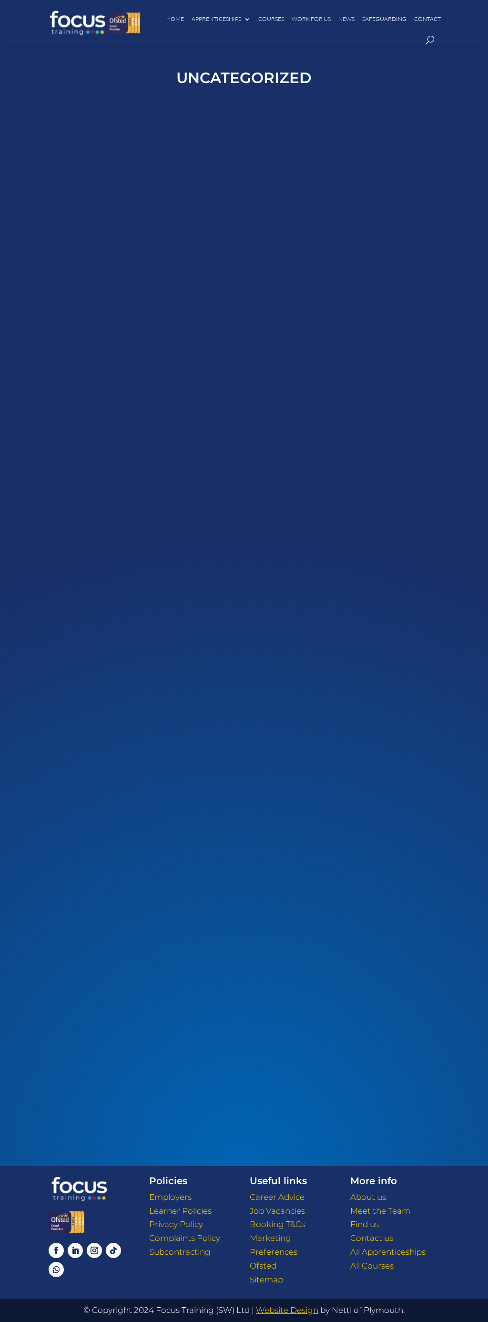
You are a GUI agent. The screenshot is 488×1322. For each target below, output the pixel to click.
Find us (364, 1224)
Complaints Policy (184, 1238)
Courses (271, 18)
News (346, 18)
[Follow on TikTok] (113, 1250)
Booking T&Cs (277, 1224)
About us (368, 1197)
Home (175, 18)
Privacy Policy (176, 1224)
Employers (170, 1197)
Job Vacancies (277, 1211)
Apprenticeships (216, 18)
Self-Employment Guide (244, 1059)
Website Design (287, 1310)
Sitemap (266, 1279)
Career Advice (277, 1197)
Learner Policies (180, 1211)
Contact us (371, 1238)
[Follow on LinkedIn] (75, 1250)
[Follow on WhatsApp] (56, 1269)
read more (244, 397)
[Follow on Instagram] (94, 1250)
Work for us (311, 18)
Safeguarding (384, 18)
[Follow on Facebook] (56, 1250)
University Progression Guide (244, 712)
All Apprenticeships (388, 1252)
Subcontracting (180, 1252)
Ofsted (263, 1265)
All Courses (372, 1265)
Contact (427, 18)
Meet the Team (380, 1211)
